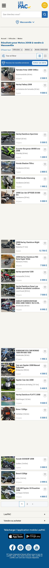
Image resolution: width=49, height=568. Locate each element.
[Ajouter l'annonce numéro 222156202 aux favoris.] (44, 395)
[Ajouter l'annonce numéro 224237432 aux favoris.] (44, 164)
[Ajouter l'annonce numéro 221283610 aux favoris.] (44, 243)
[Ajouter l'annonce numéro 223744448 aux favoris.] (44, 272)
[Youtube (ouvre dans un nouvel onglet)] (37, 550)
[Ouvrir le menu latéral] (4, 5)
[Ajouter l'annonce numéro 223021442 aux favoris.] (44, 179)
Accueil (3, 38)
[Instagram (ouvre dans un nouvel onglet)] (28, 550)
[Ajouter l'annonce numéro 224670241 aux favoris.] (44, 193)
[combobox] (21, 14)
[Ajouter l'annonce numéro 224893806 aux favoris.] (44, 149)
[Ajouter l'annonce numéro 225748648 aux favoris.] (44, 459)
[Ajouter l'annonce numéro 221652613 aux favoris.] (44, 410)
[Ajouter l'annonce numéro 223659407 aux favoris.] (44, 474)
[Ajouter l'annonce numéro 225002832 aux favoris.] (44, 287)
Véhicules (11, 38)
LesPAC (24, 514)
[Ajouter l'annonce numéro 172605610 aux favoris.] (44, 85)
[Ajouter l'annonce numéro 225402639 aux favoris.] (44, 380)
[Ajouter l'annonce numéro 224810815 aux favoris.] (44, 70)
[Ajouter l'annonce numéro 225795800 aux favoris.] (44, 366)
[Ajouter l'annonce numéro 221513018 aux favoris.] (44, 258)
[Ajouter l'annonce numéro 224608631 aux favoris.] (44, 489)
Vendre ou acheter (24, 520)
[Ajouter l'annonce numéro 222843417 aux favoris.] (44, 135)
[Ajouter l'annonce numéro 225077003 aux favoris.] (44, 302)
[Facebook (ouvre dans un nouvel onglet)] (12, 550)
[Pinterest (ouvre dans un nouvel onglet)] (20, 550)
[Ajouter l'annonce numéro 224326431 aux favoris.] (44, 351)
